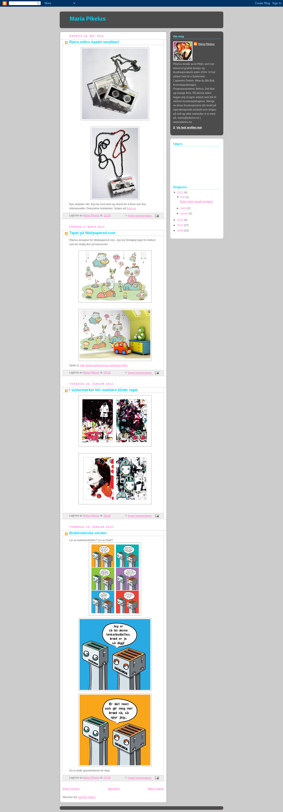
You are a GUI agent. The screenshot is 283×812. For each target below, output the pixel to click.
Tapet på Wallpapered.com (92, 233)
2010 (180, 225)
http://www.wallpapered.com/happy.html (103, 365)
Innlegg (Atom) (87, 797)
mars (183, 208)
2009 (180, 230)
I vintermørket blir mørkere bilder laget (103, 390)
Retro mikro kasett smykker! (94, 42)
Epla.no (131, 208)
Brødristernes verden (88, 533)
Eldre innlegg (156, 788)
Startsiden (114, 788)
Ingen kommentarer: (140, 215)
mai (182, 197)
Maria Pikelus (88, 19)
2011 (180, 219)
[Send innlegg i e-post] (157, 215)
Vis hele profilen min (189, 127)
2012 (180, 192)
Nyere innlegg (71, 788)
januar (184, 213)
